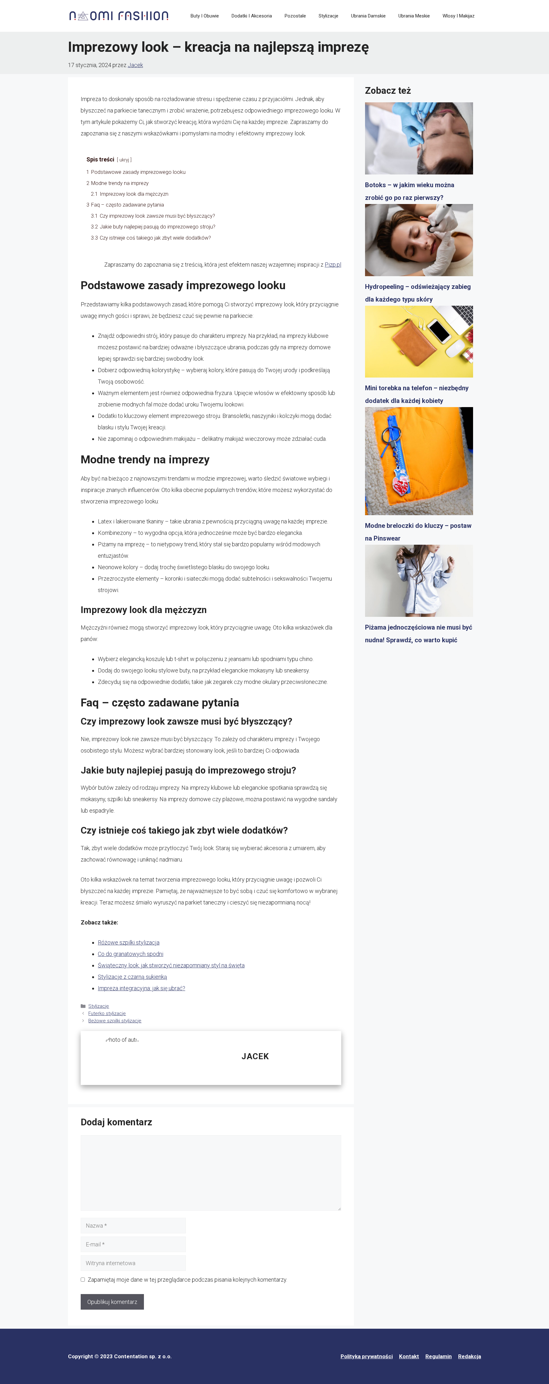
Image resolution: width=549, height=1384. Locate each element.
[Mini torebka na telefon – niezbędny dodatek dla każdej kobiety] (419, 344)
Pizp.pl (333, 264)
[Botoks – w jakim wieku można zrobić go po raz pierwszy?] (419, 140)
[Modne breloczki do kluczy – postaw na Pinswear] (419, 463)
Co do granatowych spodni (130, 954)
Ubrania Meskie (414, 16)
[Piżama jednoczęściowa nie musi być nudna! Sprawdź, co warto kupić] (419, 583)
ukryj (124, 160)
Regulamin (438, 1356)
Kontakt (409, 1356)
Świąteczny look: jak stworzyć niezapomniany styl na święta (171, 965)
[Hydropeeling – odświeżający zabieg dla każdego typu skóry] (419, 242)
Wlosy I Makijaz (459, 16)
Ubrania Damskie (368, 16)
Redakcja (469, 1356)
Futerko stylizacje (107, 1013)
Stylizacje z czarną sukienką (132, 976)
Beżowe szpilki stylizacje (114, 1021)
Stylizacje (328, 16)
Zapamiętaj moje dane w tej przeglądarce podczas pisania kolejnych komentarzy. (187, 1279)
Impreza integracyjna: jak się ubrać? (141, 988)
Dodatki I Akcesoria (252, 16)
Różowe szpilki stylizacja (128, 942)
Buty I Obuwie (205, 16)
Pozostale (295, 16)
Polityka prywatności (367, 1356)
